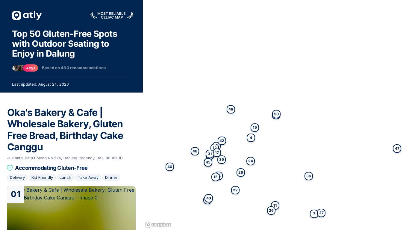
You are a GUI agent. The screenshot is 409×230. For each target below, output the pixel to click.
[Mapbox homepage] (158, 224)
